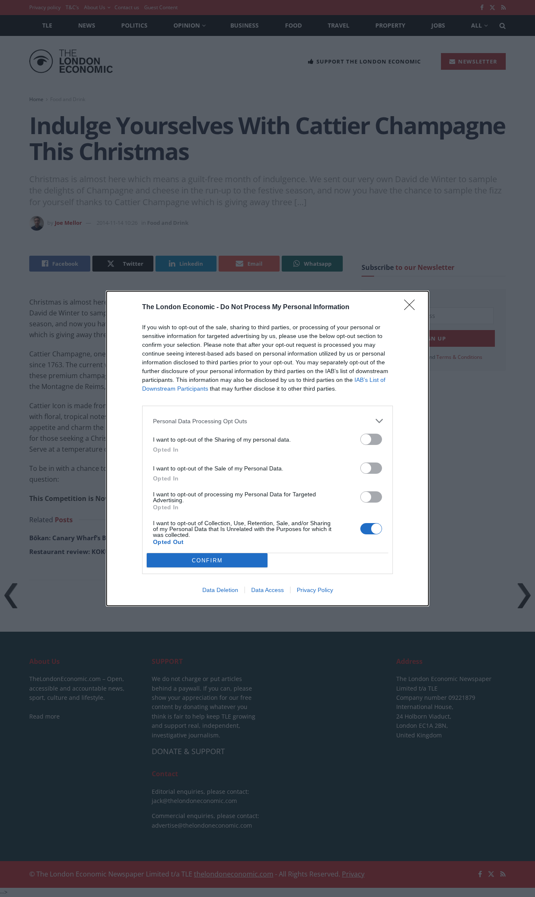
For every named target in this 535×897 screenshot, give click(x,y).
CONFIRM (207, 560)
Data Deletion (220, 590)
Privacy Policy (315, 590)
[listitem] (267, 421)
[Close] (412, 307)
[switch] (371, 439)
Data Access (267, 590)
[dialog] (267, 448)
